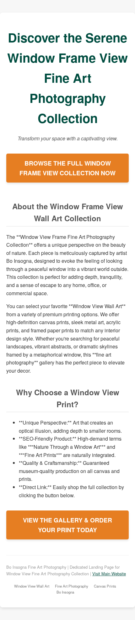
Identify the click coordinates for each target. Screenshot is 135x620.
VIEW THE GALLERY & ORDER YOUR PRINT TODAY (67, 525)
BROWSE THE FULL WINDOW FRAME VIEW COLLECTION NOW (67, 168)
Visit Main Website (109, 574)
